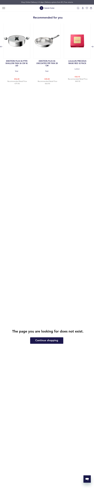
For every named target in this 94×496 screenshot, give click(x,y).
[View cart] (91, 8)
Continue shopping (46, 340)
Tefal (17, 66)
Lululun (77, 65)
